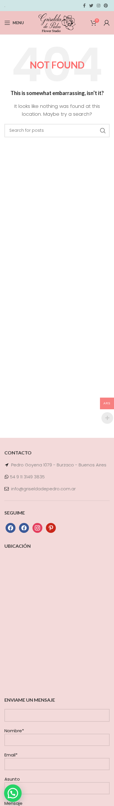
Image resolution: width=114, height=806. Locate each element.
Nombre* (14, 731)
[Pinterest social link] (106, 5)
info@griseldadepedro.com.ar (43, 489)
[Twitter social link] (91, 5)
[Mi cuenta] (107, 23)
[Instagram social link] (98, 5)
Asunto (12, 779)
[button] (13, 793)
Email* (11, 755)
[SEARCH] (103, 130)
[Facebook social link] (84, 5)
